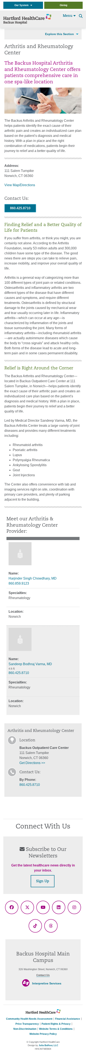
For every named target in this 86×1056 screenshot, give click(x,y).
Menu (68, 16)
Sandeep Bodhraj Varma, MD (30, 664)
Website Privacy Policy (43, 1033)
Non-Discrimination (24, 1028)
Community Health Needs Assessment (29, 1018)
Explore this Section (59, 34)
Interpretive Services (46, 983)
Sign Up (42, 881)
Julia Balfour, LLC (48, 1045)
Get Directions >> (32, 763)
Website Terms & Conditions (56, 1028)
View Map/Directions (19, 185)
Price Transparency (27, 1023)
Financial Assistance (67, 1018)
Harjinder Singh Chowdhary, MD (33, 578)
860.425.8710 (20, 208)
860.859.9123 (19, 583)
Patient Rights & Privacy (56, 1023)
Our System (22, 5)
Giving (63, 5)
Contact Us (43, 975)
